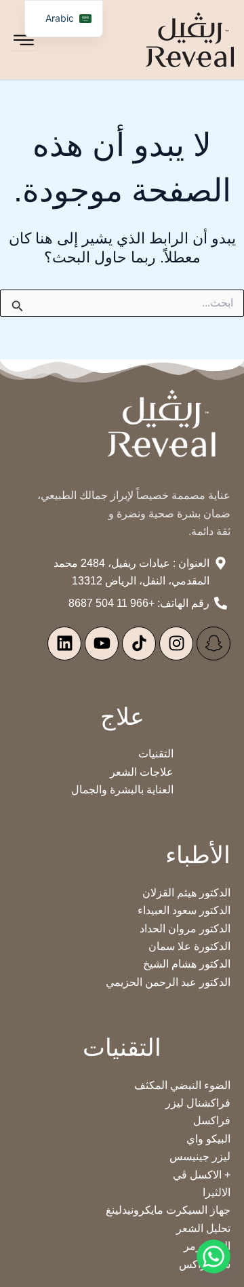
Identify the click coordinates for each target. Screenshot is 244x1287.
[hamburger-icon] (23, 40)
